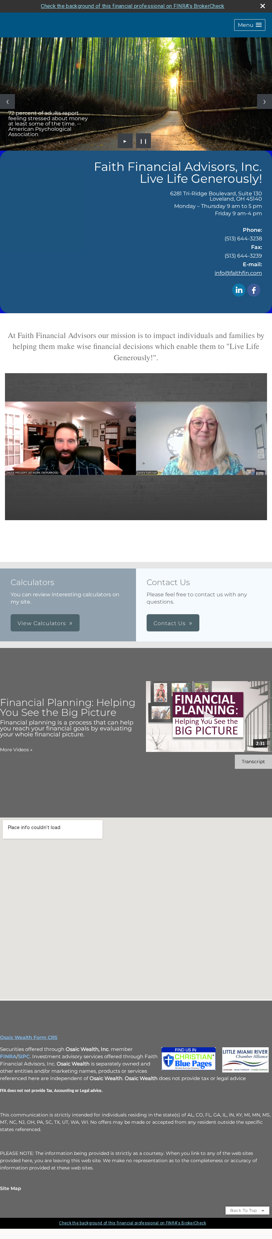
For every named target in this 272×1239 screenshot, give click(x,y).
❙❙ (143, 141)
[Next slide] (264, 101)
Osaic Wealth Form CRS (28, 1037)
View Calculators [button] (42, 623)
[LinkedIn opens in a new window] (238, 290)
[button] (249, 25)
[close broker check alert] (262, 6)
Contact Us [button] (170, 623)
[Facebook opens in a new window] (253, 290)
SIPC (24, 1057)
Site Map (10, 1188)
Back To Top (244, 1210)
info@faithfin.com (238, 273)
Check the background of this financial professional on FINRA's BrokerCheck (132, 6)
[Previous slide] (7, 101)
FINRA (8, 1057)
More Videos (16, 749)
